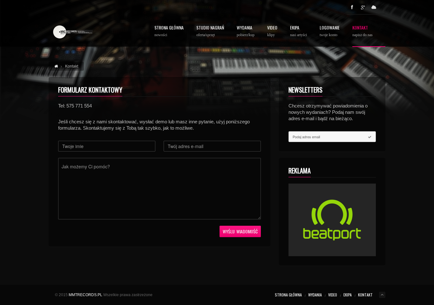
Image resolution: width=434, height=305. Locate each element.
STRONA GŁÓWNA (169, 31)
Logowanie (330, 31)
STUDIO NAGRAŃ (210, 31)
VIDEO (332, 294)
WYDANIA (245, 31)
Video (272, 31)
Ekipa (298, 31)
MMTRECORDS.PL (85, 295)
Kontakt (362, 31)
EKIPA (347, 294)
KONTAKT (365, 294)
